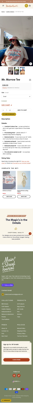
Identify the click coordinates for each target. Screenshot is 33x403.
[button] (26, 5)
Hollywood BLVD (6, 312)
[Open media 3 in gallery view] (22, 71)
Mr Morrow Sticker (7, 190)
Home (3, 11)
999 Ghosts (5, 304)
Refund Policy (21, 328)
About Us (4, 328)
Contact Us (5, 331)
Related (29, 200)
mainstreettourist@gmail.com (14, 294)
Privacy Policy (21, 333)
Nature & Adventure (8, 314)
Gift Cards (20, 309)
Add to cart (9, 196)
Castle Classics (10, 11)
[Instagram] (14, 375)
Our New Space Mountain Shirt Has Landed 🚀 (16, 1)
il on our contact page (23, 163)
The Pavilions (5, 319)
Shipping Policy (21, 331)
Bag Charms (21, 306)
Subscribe (16, 359)
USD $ (16, 381)
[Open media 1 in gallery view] (10, 71)
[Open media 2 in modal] (16, 41)
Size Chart (6, 105)
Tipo (26, 200)
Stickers (19, 314)
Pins (18, 312)
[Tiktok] (18, 375)
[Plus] (10, 110)
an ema (14, 163)
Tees (18, 317)
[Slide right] (30, 1)
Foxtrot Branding (16, 397)
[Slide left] (2, 1)
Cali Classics (5, 306)
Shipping (4, 88)
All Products (20, 304)
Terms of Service (22, 336)
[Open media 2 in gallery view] (16, 71)
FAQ (3, 333)
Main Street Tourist (10, 396)
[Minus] (3, 110)
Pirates (4, 317)
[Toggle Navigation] (3, 5)
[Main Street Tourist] (12, 5)
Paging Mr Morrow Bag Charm (22, 191)
